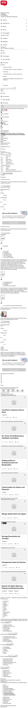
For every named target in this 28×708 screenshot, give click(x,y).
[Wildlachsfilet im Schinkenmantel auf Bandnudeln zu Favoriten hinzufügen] (24, 448)
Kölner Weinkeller (7, 676)
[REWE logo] (3, 64)
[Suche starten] (14, 88)
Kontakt (5, 653)
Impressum (5, 687)
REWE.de (3, 597)
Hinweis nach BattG (7, 690)
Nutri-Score (5, 664)
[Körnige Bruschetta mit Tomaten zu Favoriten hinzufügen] (24, 524)
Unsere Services (6, 628)
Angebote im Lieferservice (9, 626)
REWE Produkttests (7, 631)
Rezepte (13, 78)
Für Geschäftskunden (7, 641)
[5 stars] (22, 390)
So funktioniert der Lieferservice (10, 637)
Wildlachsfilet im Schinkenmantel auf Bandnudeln (13, 355)
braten (25, 291)
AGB (4, 684)
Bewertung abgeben (5, 392)
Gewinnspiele (6, 629)
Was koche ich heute (7, 663)
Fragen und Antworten (8, 658)
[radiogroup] (14, 390)
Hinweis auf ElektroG (8, 692)
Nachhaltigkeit (6, 647)
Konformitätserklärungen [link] (8, 693)
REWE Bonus (6, 627)
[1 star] (3, 390)
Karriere (5, 649)
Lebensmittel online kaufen (9, 636)
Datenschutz (6, 686)
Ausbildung (5, 650)
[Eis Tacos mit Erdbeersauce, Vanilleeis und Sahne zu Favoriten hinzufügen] (24, 423)
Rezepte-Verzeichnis (7, 661)
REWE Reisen (6, 670)
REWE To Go (6, 671)
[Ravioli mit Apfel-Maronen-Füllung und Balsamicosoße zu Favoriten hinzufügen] (24, 573)
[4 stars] (17, 390)
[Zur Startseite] (5, 8)
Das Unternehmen (7, 648)
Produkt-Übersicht (7, 640)
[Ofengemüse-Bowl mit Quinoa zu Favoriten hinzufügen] (24, 550)
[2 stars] (8, 390)
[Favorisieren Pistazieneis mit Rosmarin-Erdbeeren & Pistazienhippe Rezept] (5, 110)
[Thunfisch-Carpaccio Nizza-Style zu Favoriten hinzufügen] (24, 397)
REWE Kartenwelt (7, 672)
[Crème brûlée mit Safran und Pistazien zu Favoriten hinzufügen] (24, 475)
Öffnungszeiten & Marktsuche (9, 662)
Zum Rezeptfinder (6, 186)
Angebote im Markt (7, 625)
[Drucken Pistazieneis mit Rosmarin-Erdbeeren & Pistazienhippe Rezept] (2, 110)
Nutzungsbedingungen (8, 688)
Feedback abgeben (14, 223)
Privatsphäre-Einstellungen (9, 689)
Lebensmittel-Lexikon (8, 660)
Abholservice (6, 639)
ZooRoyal (5, 675)
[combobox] (7, 88)
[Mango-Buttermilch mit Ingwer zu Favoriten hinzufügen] (24, 501)
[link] (15, 68)
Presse (4, 652)
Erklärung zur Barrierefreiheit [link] (9, 694)
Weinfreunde (6, 674)
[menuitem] (14, 20)
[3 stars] (13, 390)
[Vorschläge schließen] (2, 90)
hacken (20, 288)
